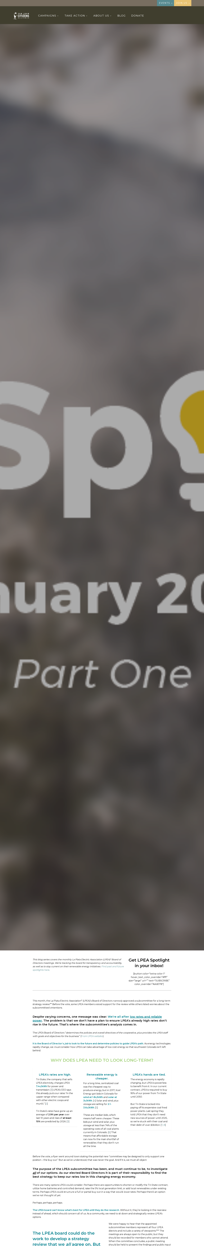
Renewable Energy (127, 495)
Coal (90, 495)
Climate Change (75, 495)
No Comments (114, 511)
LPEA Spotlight (105, 495)
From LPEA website (92, 1036)
